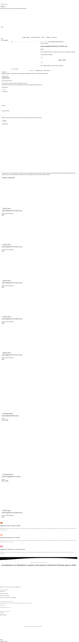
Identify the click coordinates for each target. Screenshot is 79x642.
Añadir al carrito (62, 60)
